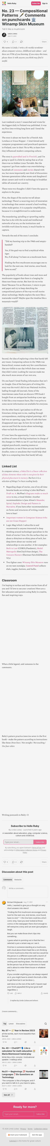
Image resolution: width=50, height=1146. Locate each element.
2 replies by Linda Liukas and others (24, 1000)
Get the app (37, 1135)
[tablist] (12, 879)
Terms (30, 1129)
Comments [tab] (7, 880)
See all (7, 1095)
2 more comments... (10, 1011)
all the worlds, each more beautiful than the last (18, 1034)
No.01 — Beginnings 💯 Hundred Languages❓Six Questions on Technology (18, 1074)
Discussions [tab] (20, 1024)
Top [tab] (4, 1024)
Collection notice (40, 1129)
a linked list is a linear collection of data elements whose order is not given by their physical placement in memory (24, 474)
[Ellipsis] (47, 902)
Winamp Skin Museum (32, 562)
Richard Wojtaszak (15, 902)
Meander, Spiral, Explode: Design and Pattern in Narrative (25, 503)
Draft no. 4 (11, 493)
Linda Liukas (12, 34)
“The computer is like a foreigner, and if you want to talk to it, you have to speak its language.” (18, 1081)
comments (18, 169)
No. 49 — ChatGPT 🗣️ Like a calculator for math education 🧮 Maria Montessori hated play (18, 1051)
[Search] (45, 1023)
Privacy (23, 1129)
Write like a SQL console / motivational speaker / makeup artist (18, 1058)
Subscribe (36, 3)
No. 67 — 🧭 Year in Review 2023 (18, 1030)
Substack (13, 1141)
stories (30, 169)
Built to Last (11, 548)
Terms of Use (36, 848)
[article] (25, 1036)
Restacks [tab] (17, 880)
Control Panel (32, 565)
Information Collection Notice (26, 850)
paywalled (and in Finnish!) (25, 156)
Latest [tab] (11, 1024)
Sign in (45, 3)
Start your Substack (18, 1135)
